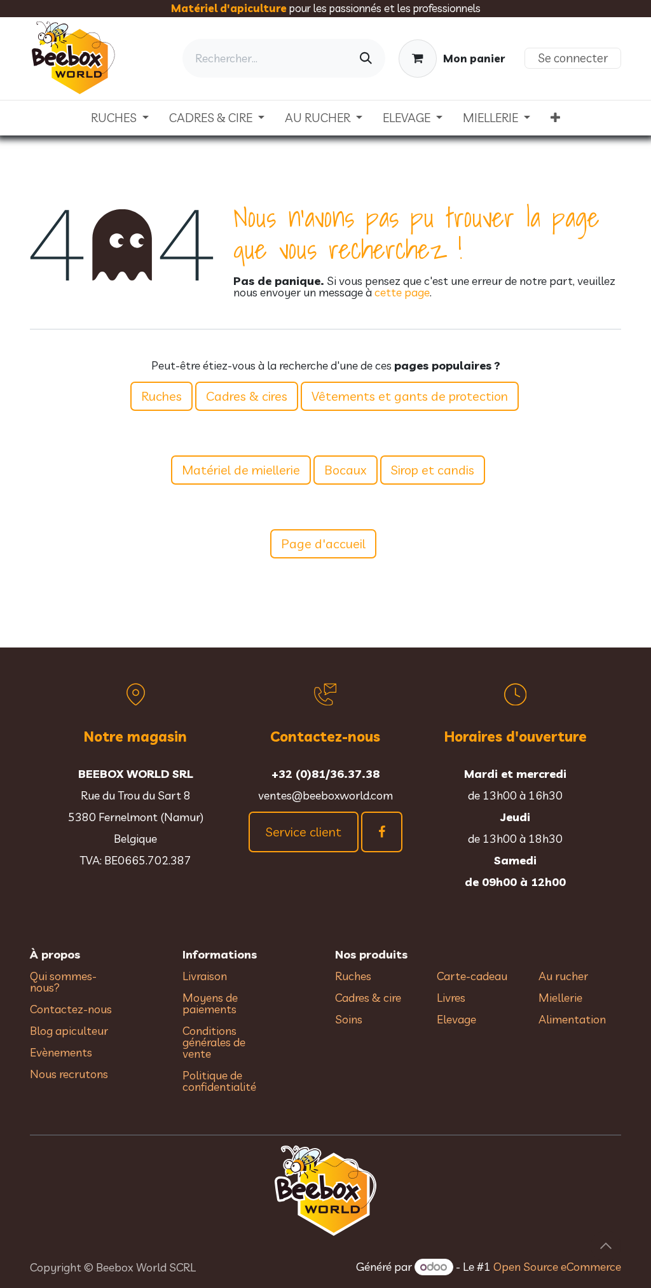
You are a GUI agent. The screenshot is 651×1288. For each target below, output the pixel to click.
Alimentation (572, 1019)
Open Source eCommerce (557, 1266)
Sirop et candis (432, 470)
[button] (606, 1246)
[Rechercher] (365, 58)
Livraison (204, 976)
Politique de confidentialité (219, 1081)
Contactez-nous (71, 1009)
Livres (451, 997)
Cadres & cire (368, 997)
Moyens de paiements (210, 1003)
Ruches (161, 396)
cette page (402, 292)
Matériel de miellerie (241, 470)
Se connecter (573, 58)
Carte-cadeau (472, 976)
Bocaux (345, 470)
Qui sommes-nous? (63, 982)
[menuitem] (120, 118)
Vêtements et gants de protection (410, 396)
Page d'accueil (323, 543)
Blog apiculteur (69, 1030)
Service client (303, 832)
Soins (348, 1019)
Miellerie (560, 997)
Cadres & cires (246, 396)
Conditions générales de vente (213, 1042)
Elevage (456, 1019)
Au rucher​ (563, 976)
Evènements (61, 1052)
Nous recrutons (69, 1074)
